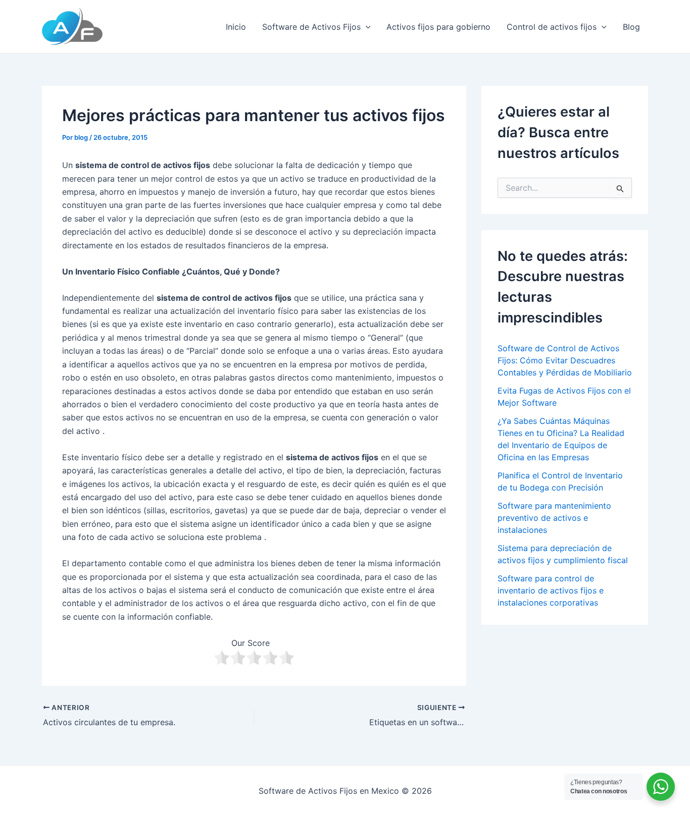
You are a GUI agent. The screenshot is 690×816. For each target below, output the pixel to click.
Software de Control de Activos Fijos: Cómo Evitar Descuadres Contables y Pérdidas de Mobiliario (565, 360)
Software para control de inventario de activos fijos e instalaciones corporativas (551, 590)
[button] (366, 27)
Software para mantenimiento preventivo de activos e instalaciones (554, 518)
